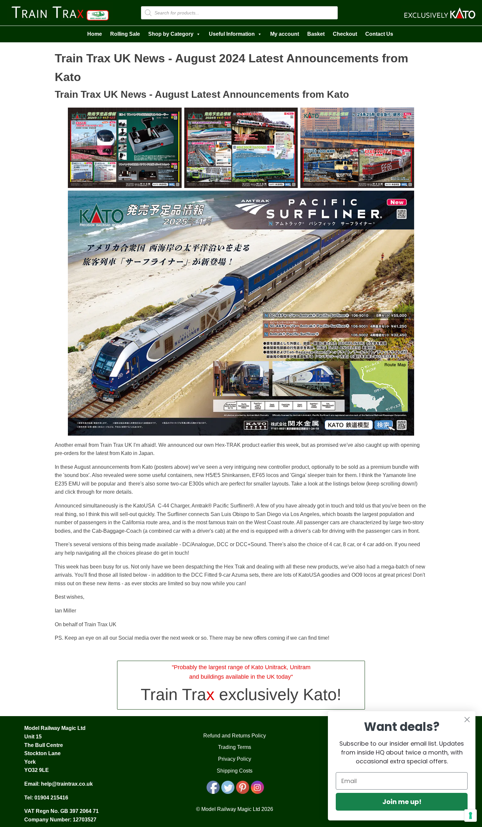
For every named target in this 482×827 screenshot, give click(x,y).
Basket (316, 34)
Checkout (345, 34)
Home (94, 34)
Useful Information (232, 34)
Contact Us (379, 34)
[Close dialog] (467, 719)
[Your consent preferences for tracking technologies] (470, 815)
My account (284, 34)
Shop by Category (170, 34)
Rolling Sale (125, 34)
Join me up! (401, 801)
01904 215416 (51, 797)
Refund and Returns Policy (234, 735)
